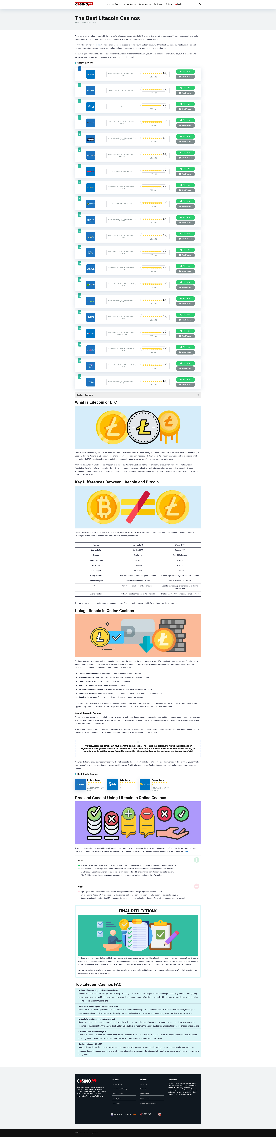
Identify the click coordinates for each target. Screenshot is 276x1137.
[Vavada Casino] (90, 175)
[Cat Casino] (90, 224)
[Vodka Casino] (90, 94)
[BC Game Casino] (80, 789)
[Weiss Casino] (90, 159)
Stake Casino (125, 780)
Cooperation (144, 1094)
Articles (169, 4)
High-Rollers (116, 1103)
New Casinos (117, 1084)
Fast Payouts (116, 1098)
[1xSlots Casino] (90, 78)
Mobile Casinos (117, 1094)
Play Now (186, 72)
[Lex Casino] (90, 240)
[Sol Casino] (90, 256)
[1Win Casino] (90, 143)
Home (76, 22)
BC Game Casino (93, 780)
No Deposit (158, 4)
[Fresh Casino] (90, 289)
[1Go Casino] (90, 321)
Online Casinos (130, 4)
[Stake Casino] (90, 110)
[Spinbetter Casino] (90, 305)
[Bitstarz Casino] (90, 337)
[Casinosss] (84, 3)
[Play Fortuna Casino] (90, 191)
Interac (186, 851)
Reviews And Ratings (120, 1089)
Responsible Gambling (148, 1103)
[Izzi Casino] (90, 370)
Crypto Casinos (145, 4)
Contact (143, 1089)
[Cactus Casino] (90, 272)
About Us (143, 1084)
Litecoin (98, 45)
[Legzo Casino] (90, 386)
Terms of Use (145, 1098)
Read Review (186, 77)
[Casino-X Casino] (90, 127)
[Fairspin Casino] (145, 789)
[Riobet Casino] (90, 208)
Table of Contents (85, 395)
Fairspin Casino (158, 780)
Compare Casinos (114, 4)
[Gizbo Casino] (90, 353)
